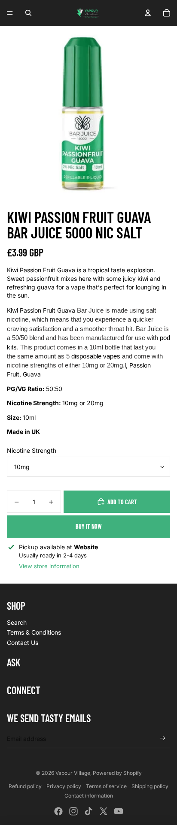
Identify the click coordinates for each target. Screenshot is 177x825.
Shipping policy (149, 786)
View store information (49, 566)
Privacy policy (63, 786)
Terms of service (106, 786)
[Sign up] (162, 738)
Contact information (88, 795)
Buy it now (89, 526)
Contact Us (22, 642)
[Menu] (10, 13)
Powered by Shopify (117, 773)
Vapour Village (72, 773)
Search (17, 622)
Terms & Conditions (34, 632)
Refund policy (25, 786)
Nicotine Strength (31, 450)
